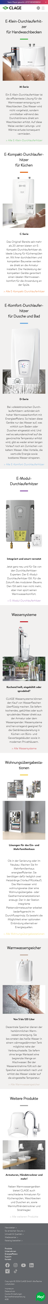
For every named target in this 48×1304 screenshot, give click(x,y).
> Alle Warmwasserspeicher (24, 1084)
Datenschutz (10, 1291)
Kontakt (8, 1259)
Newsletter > (11, 1227)
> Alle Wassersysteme (24, 748)
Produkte (8, 1248)
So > (15, 1230)
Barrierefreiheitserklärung (15, 1296)
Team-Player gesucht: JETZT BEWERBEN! (24, 2)
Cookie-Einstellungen (13, 1294)
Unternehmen (10, 1251)
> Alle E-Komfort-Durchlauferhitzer (24, 464)
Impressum (9, 1288)
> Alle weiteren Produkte (24, 1216)
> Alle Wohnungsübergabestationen (24, 934)
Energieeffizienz (11, 1254)
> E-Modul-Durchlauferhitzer (24, 600)
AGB (7, 1299)
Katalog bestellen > (14, 1240)
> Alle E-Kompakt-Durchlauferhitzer (24, 291)
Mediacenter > (11, 1237)
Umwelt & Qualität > (14, 1234)
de (38, 8)
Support (8, 1256)
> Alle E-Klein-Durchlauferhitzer (24, 140)
